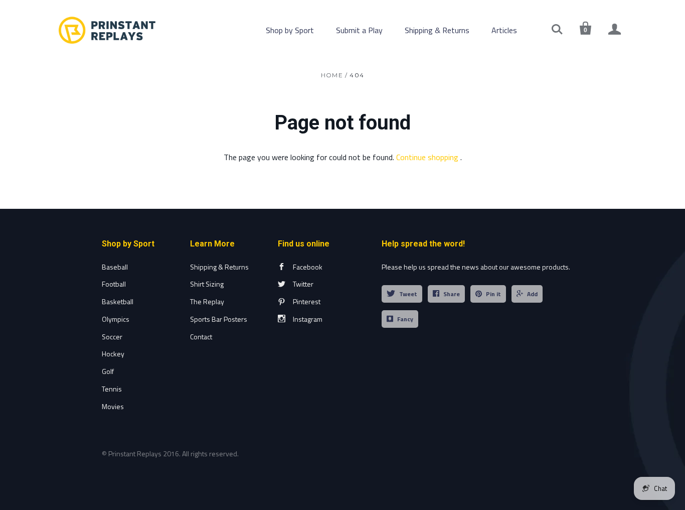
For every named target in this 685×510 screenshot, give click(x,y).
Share (451, 294)
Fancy (405, 319)
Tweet (408, 294)
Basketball (117, 301)
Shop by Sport (290, 30)
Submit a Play (359, 30)
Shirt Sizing (207, 284)
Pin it (493, 294)
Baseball (115, 267)
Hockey (113, 353)
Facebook (307, 267)
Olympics (115, 319)
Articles (504, 30)
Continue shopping (427, 157)
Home (332, 75)
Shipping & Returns (437, 30)
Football (114, 284)
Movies (113, 406)
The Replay (207, 301)
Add (532, 294)
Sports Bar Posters (218, 319)
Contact (201, 336)
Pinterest (306, 301)
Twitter (303, 284)
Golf (108, 371)
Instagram (307, 319)
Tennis (112, 389)
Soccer (112, 336)
